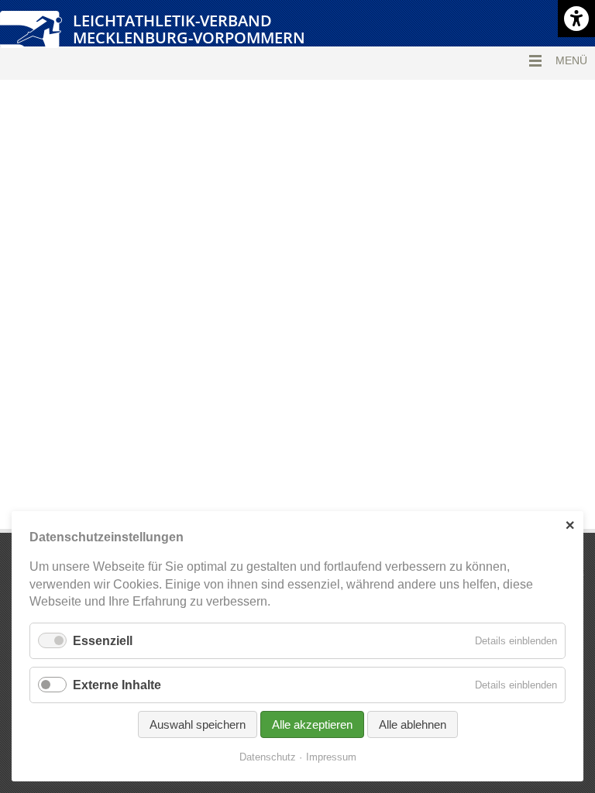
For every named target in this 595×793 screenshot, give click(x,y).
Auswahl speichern (198, 724)
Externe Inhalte (117, 685)
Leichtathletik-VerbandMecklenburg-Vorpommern (189, 29)
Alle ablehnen (412, 724)
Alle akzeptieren (312, 724)
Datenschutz (267, 757)
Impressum (331, 757)
